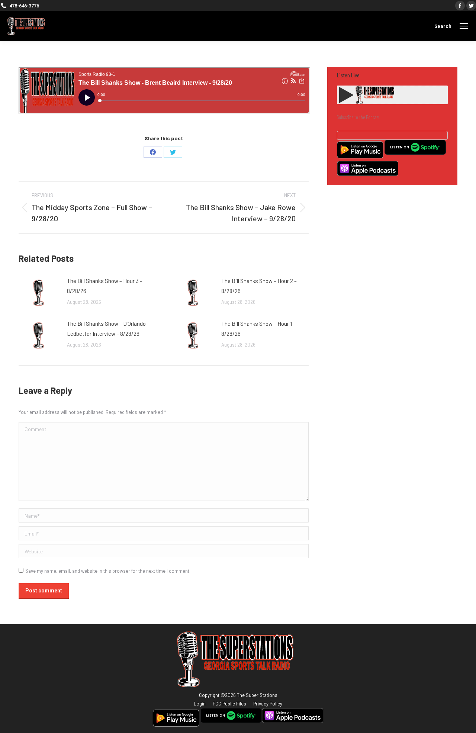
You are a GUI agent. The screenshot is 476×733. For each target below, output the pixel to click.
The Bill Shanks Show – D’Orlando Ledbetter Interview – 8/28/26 (106, 328)
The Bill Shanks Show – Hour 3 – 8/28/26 (104, 285)
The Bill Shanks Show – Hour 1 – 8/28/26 (258, 328)
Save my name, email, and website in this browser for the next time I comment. (107, 571)
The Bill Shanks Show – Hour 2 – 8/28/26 (259, 285)
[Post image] (39, 293)
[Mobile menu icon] (464, 26)
